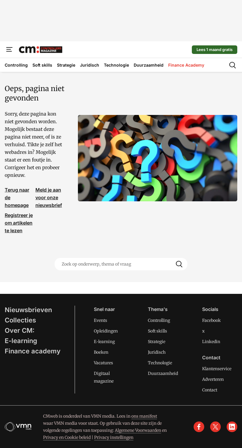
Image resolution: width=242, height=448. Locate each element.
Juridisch (157, 352)
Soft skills (157, 331)
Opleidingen (106, 331)
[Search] (179, 264)
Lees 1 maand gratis (215, 49)
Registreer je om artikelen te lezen (19, 222)
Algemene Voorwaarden (138, 430)
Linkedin (211, 341)
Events (100, 320)
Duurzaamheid (163, 373)
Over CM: (20, 330)
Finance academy (32, 351)
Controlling (159, 320)
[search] (232, 65)
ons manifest (144, 416)
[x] (215, 426)
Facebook (211, 320)
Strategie (156, 341)
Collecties (20, 320)
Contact (209, 390)
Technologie (160, 362)
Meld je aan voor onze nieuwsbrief (48, 197)
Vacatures (103, 362)
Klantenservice (216, 368)
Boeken (101, 352)
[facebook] (199, 426)
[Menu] (9, 49)
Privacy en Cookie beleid (67, 437)
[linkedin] (232, 426)
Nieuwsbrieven (28, 310)
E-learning (21, 341)
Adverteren (213, 379)
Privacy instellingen (113, 437)
